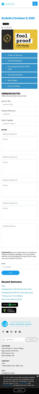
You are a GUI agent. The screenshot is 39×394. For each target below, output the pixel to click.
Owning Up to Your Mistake (12, 296)
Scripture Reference (9, 111)
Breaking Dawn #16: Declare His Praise (17, 289)
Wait (3, 286)
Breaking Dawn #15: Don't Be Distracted (17, 292)
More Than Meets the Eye (12, 299)
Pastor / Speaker (7, 120)
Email (3, 264)
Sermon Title (6, 101)
